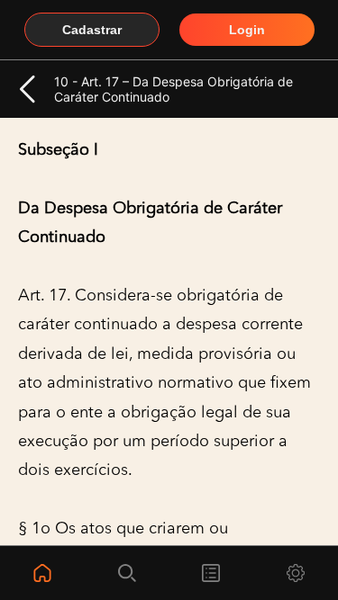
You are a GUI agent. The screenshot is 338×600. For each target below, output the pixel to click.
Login (247, 29)
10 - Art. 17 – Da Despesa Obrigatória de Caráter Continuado (173, 89)
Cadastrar (92, 29)
